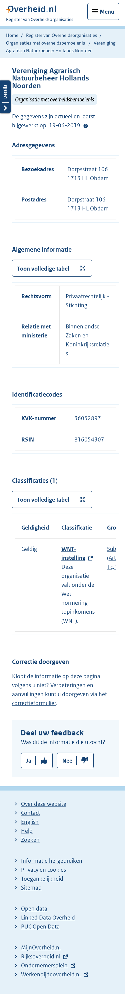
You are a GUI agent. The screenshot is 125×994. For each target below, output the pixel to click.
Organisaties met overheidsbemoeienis (45, 43)
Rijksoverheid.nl (40, 956)
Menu (107, 11)
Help (27, 830)
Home (12, 35)
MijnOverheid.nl (41, 947)
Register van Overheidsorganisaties (61, 35)
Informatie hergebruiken (51, 860)
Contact (30, 812)
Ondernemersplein (44, 965)
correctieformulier (34, 703)
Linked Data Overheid (48, 917)
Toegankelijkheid (42, 878)
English (30, 821)
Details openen (5, 96)
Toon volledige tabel (43, 268)
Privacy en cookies (43, 869)
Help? (86, 126)
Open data (34, 908)
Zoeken (30, 839)
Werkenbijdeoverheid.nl (51, 974)
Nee (67, 760)
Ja (28, 760)
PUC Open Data (40, 926)
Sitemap (31, 887)
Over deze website (43, 804)
